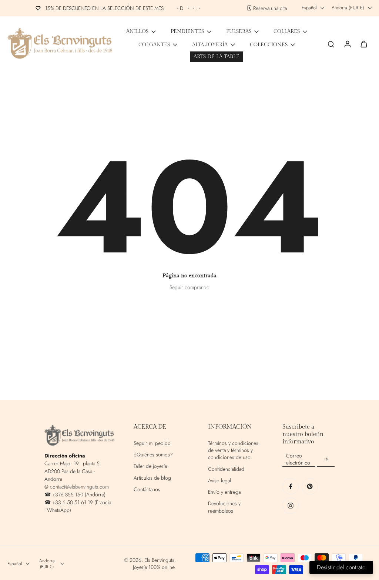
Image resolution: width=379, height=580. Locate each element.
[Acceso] (347, 43)
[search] (331, 43)
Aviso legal (219, 480)
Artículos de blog (152, 478)
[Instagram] (290, 505)
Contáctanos (147, 489)
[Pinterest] (310, 486)
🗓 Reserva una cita (267, 8)
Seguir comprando (189, 287)
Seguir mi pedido (152, 443)
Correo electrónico (298, 459)
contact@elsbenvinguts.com (79, 486)
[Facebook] (290, 486)
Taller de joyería (150, 466)
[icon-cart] (363, 43)
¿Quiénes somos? (153, 454)
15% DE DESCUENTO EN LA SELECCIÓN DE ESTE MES (122, 8)
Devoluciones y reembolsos (224, 507)
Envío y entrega (224, 492)
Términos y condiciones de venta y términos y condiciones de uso (233, 450)
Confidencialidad (226, 469)
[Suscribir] (326, 459)
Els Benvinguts (159, 560)
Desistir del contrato (341, 567)
